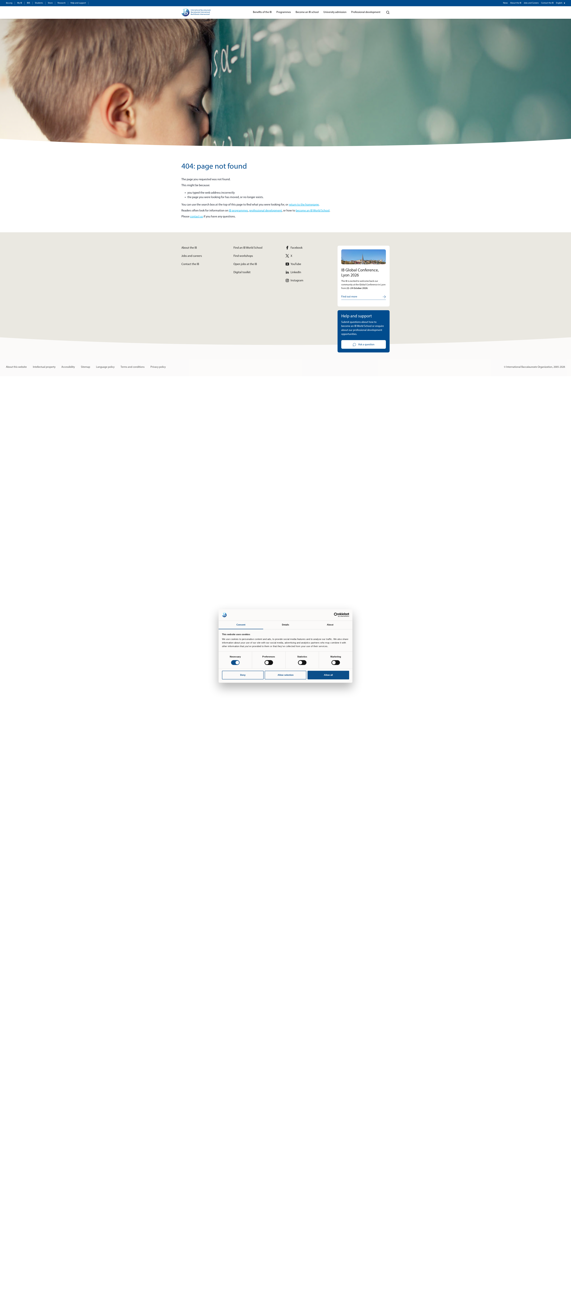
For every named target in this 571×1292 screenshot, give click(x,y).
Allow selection (286, 675)
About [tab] (330, 624)
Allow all (328, 675)
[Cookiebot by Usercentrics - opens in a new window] (336, 615)
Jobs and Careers (531, 3)
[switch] (269, 662)
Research (62, 3)
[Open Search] (388, 12)
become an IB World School (313, 210)
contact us (196, 216)
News (505, 3)
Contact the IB (547, 3)
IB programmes (238, 210)
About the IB (515, 3)
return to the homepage (304, 204)
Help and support (78, 3)
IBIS (28, 3)
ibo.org (9, 3)
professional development (265, 210)
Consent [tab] (240, 624)
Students (39, 3)
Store (50, 3)
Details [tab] (285, 624)
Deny (243, 675)
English (559, 3)
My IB (19, 3)
